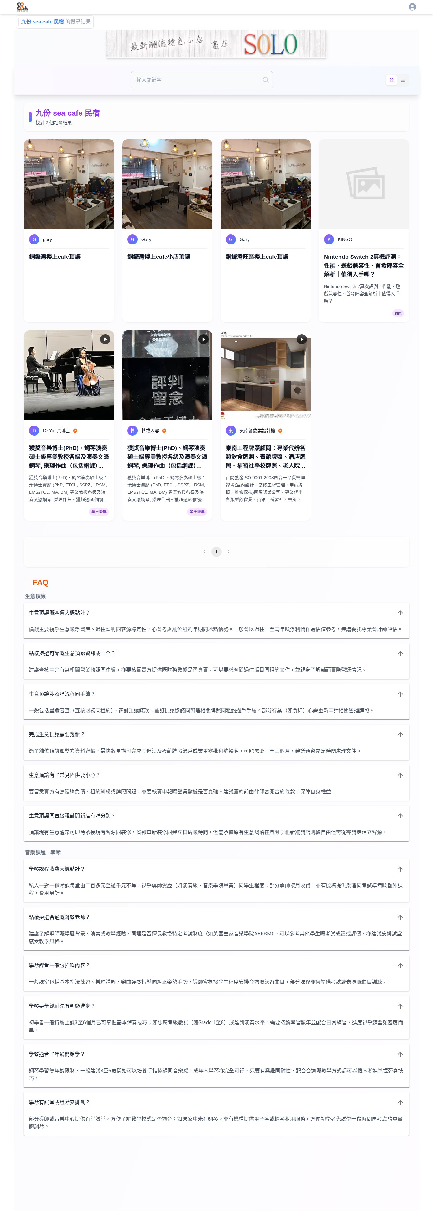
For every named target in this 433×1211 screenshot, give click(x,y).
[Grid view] (391, 80)
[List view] (403, 80)
